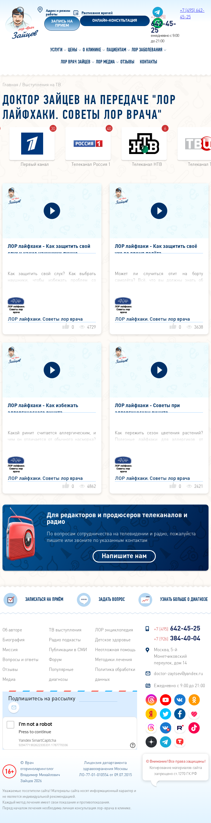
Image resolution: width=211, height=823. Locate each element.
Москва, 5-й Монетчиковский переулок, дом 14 (170, 655)
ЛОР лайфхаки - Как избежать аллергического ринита (43, 407)
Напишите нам (124, 555)
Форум (55, 659)
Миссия (10, 649)
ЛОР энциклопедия (114, 629)
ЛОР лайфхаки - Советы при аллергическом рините (147, 407)
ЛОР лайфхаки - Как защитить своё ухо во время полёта (156, 248)
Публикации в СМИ (68, 649)
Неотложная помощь (115, 649)
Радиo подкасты (65, 639)
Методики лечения (113, 659)
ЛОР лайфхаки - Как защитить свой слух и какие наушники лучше (49, 248)
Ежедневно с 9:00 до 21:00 (179, 685)
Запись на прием (62, 23)
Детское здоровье (113, 639)
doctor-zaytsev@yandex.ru (178, 673)
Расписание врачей (97, 13)
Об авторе (12, 629)
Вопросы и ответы (20, 659)
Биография (13, 639)
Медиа (8, 679)
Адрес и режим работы (58, 12)
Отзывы (10, 669)
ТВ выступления (65, 629)
